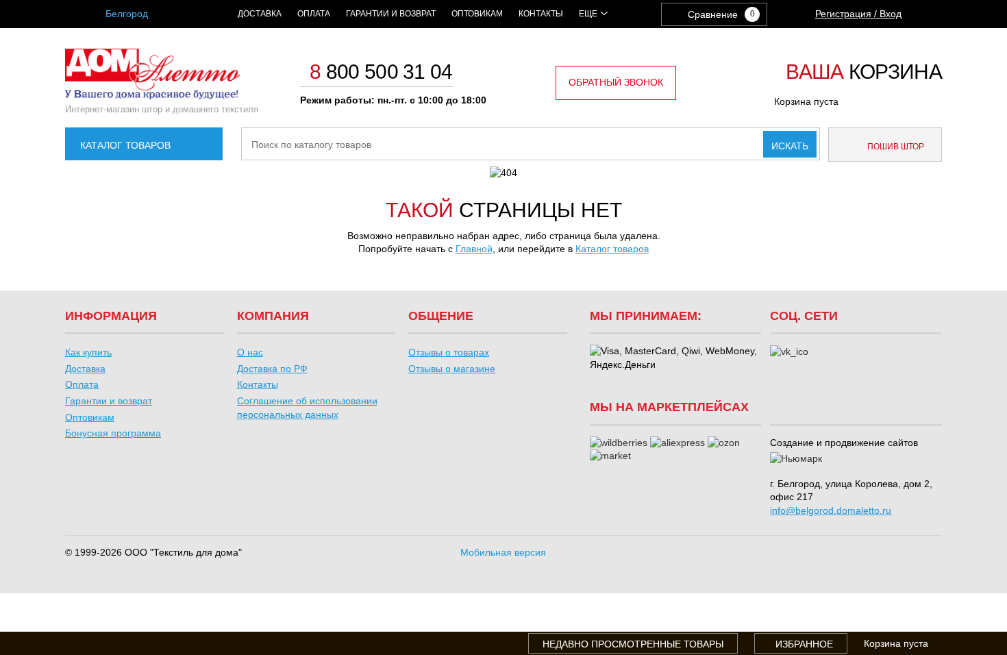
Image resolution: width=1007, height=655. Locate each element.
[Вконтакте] (789, 352)
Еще (588, 13)
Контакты (541, 13)
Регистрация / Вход (858, 13)
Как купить (88, 352)
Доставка (260, 13)
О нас (250, 352)
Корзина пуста (806, 101)
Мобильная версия (503, 552)
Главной (474, 248)
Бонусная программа (113, 433)
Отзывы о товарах (448, 352)
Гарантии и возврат (391, 13)
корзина (864, 72)
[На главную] (152, 95)
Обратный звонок (616, 82)
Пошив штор (894, 146)
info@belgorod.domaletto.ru (830, 510)
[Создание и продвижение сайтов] (796, 459)
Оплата (313, 13)
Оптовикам (477, 13)
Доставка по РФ (272, 368)
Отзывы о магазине (451, 368)
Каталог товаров (125, 145)
